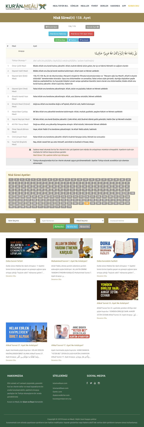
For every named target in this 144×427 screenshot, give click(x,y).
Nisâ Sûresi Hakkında (58, 34)
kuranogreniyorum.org (62, 399)
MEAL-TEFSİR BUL (60, 6)
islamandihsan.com (60, 388)
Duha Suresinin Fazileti (107, 261)
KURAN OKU (133, 6)
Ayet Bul (85, 227)
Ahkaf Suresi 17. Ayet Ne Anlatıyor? (67, 345)
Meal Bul (60, 227)
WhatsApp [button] (61, 40)
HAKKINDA (115, 6)
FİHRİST (94, 6)
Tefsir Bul (73, 227)
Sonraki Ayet (92, 27)
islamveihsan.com (60, 383)
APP (124, 6)
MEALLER (85, 6)
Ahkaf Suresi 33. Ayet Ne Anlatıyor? (113, 303)
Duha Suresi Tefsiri (14, 261)
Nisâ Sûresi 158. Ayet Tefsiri (81, 34)
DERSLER (104, 6)
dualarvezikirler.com (61, 395)
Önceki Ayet (52, 27)
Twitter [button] (73, 40)
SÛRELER (74, 6)
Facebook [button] (84, 40)
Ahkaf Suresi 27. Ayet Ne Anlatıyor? (22, 345)
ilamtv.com (57, 392)
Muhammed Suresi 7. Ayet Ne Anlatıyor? (69, 261)
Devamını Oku (11, 276)
